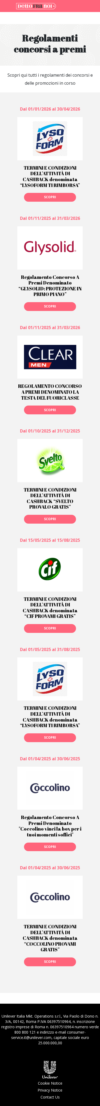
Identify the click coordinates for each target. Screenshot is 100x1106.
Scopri (50, 197)
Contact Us (50, 1097)
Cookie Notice (50, 1083)
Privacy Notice (50, 1090)
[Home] (36, 6)
